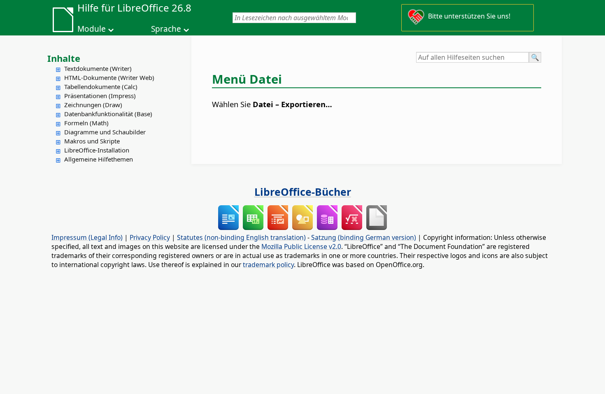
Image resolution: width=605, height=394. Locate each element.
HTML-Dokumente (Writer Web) (109, 77)
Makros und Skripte (92, 141)
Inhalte (63, 58)
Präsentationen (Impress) (100, 95)
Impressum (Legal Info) (87, 237)
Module (91, 28)
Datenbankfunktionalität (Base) (108, 114)
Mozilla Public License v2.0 (301, 246)
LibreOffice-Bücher (302, 192)
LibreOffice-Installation (96, 150)
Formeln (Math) (86, 123)
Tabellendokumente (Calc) (100, 86)
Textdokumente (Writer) (98, 68)
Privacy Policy (150, 237)
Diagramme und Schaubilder (105, 132)
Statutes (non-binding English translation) (241, 237)
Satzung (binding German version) (363, 237)
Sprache (166, 28)
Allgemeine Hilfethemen (98, 159)
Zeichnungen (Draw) (93, 105)
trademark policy (268, 264)
